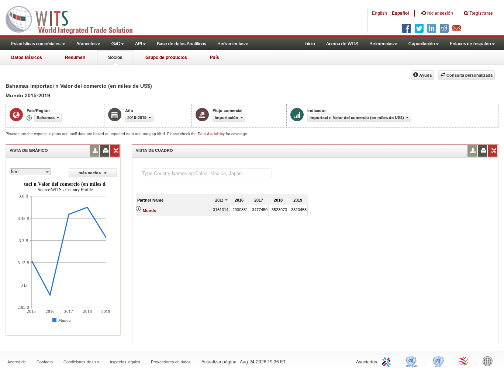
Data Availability (212, 133)
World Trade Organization (463, 360)
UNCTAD (412, 360)
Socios (115, 57)
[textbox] (207, 173)
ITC (387, 360)
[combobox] (30, 171)
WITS (74, 18)
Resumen (75, 57)
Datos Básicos (26, 57)
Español (400, 13)
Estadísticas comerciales (36, 43)
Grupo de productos (166, 57)
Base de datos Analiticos (181, 43)
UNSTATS (438, 360)
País (214, 57)
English (379, 13)
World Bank (489, 360)
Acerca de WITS (342, 43)
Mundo (149, 210)
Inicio (309, 43)
